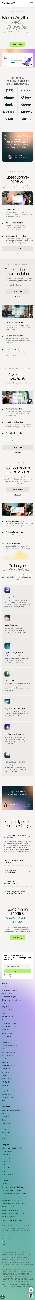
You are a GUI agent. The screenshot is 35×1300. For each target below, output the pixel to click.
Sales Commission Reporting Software (14, 1204)
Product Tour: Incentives (9, 1023)
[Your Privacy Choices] (2, 1297)
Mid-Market (5, 1059)
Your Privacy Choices (10, 1242)
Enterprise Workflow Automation (12, 1000)
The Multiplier (6, 1123)
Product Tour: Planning (9, 1026)
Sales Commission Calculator (11, 1200)
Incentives (5, 1003)
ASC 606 (4, 1184)
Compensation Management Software (14, 1194)
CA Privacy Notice (6, 1239)
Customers (5, 1117)
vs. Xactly (4, 1171)
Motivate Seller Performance (11, 1010)
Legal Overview (6, 1094)
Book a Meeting (17, 938)
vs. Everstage (6, 1155)
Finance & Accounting (8, 1052)
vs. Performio (6, 1158)
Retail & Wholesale (7, 1079)
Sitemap (4, 1244)
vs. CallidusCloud (7, 1151)
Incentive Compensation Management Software (17, 1197)
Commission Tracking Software (11, 1190)
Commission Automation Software (12, 1187)
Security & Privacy (7, 1098)
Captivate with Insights (9, 997)
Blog (3, 1113)
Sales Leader (6, 1082)
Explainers (6, 1180)
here (3, 1266)
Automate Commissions (9, 990)
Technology (5, 1085)
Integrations (5, 1007)
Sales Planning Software (9, 1217)
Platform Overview (7, 1017)
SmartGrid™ (5, 1030)
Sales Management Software (11, 1210)
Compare (5, 1145)
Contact (4, 1139)
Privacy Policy (7, 976)
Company (5, 1129)
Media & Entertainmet (8, 1065)
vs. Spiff (4, 1165)
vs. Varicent (5, 1168)
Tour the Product (17, 249)
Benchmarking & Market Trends (11, 1110)
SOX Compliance (7, 1101)
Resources (6, 1107)
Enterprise (5, 1049)
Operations (5, 1072)
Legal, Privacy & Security (11, 1091)
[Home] (8, 3)
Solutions (5, 1042)
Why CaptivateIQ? (7, 1036)
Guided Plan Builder (7, 1033)
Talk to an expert (17, 44)
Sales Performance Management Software (15, 1213)
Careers (4, 1136)
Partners (4, 1075)
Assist (4, 987)
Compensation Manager (9, 1046)
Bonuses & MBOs (7, 993)
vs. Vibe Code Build (7, 1174)
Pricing (4, 1020)
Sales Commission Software (10, 1207)
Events (4, 1120)
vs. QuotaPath (6, 1161)
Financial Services (7, 1056)
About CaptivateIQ (7, 1132)
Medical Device (6, 1069)
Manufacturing (6, 1062)
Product (5, 983)
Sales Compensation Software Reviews (14, 1148)
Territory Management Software (12, 1220)
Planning (4, 1013)
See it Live (17, 254)
